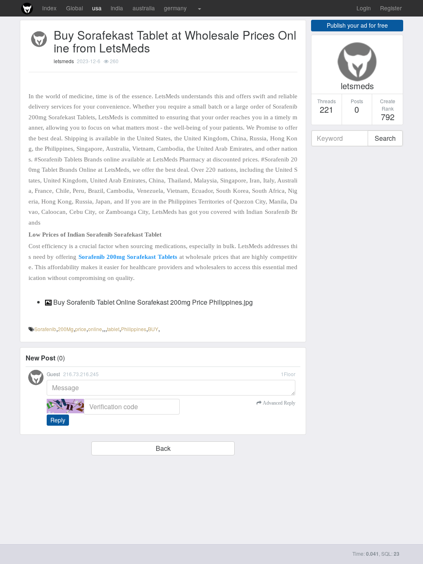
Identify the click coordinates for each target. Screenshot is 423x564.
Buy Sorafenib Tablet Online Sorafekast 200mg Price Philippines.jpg (152, 302)
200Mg (66, 328)
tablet (113, 328)
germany (175, 8)
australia (144, 8)
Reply (57, 420)
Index (49, 8)
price (80, 328)
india (117, 8)
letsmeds (64, 60)
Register (391, 8)
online (95, 328)
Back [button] (163, 448)
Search (385, 138)
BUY (153, 328)
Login (363, 8)
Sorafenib (45, 328)
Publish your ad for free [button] (357, 25)
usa (97, 8)
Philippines (133, 328)
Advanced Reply (278, 402)
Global (74, 8)
